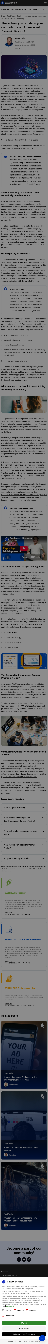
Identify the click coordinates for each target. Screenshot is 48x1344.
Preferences (12, 1341)
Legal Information (34, 1341)
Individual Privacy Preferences (24, 1334)
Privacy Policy (22, 1341)
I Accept (24, 1323)
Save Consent (24, 1328)
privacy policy (10, 1306)
